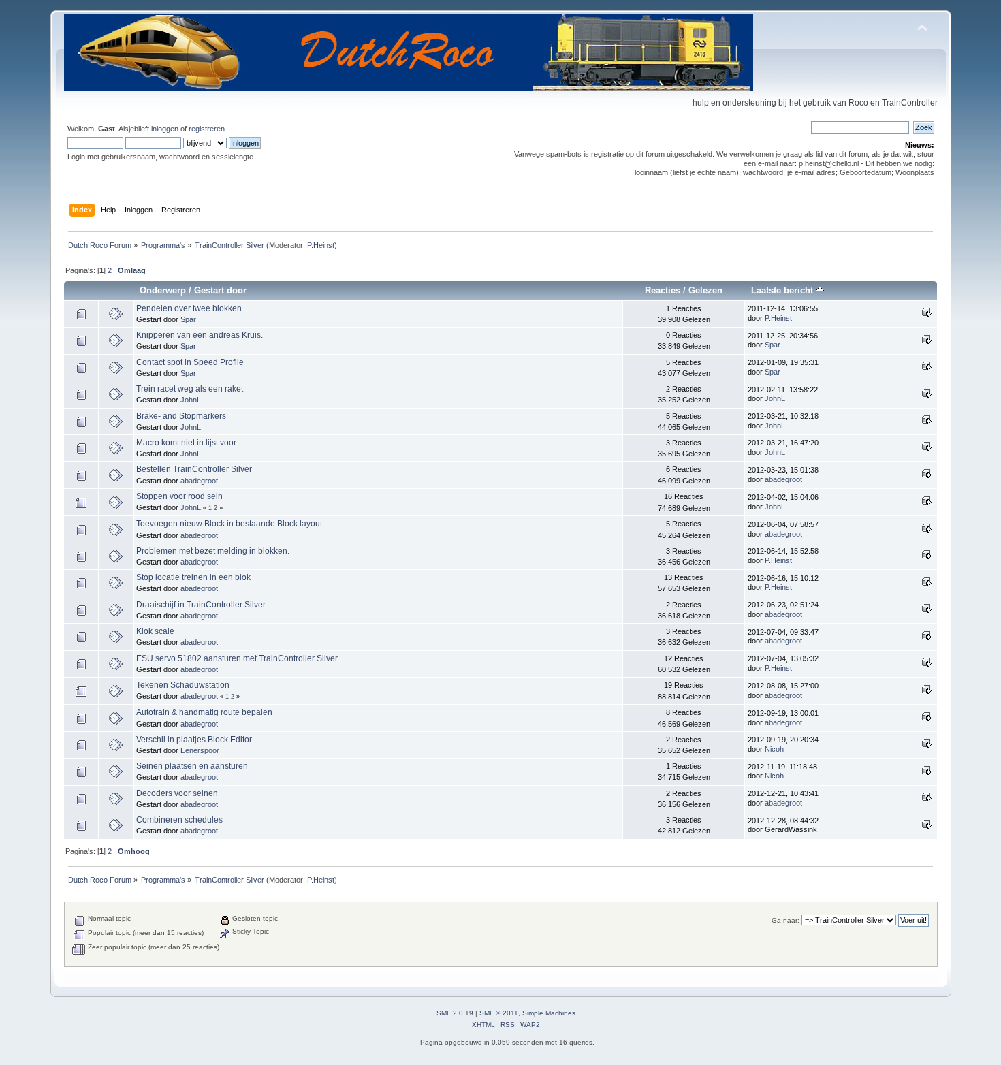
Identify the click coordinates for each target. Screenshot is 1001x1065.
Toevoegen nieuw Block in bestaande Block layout (229, 523)
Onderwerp (163, 290)
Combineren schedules (179, 820)
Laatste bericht (783, 290)
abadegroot (199, 481)
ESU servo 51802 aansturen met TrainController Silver (237, 658)
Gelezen (705, 290)
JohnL (190, 400)
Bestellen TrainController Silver (194, 469)
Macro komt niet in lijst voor (186, 442)
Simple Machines (548, 1013)
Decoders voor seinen (177, 793)
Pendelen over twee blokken (189, 308)
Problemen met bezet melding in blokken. (212, 551)
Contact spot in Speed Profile (190, 362)
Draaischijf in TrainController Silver (201, 604)
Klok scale (155, 631)
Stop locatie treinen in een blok (193, 577)
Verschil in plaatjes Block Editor (194, 739)
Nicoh (774, 749)
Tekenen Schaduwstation (182, 685)
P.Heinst (320, 245)
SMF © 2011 (498, 1013)
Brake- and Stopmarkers (181, 416)
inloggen (164, 129)
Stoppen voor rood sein (179, 496)
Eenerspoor (199, 750)
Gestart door (220, 290)
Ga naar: (785, 920)
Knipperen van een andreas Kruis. (199, 335)
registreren (207, 129)
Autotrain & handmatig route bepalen (204, 712)
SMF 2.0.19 (454, 1013)
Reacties (662, 290)
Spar (188, 319)
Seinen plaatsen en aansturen (192, 766)
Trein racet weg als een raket (189, 389)
